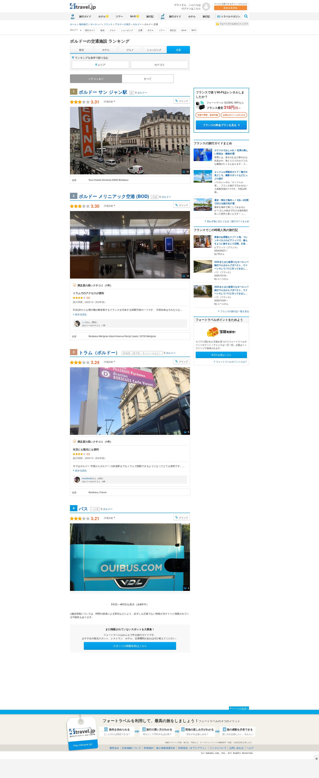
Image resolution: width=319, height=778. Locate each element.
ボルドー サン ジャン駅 (103, 92)
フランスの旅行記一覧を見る (234, 311)
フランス (108, 24)
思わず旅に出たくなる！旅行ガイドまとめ (228, 221)
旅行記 (150, 16)
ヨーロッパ (96, 24)
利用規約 (148, 748)
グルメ (113, 30)
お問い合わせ (236, 748)
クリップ (183, 100)
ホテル (102, 16)
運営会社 (114, 748)
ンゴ (84, 322)
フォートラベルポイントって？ (234, 23)
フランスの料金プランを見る (220, 125)
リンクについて (218, 748)
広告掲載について (131, 748)
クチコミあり (96, 78)
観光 (102, 30)
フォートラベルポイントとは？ (231, 361)
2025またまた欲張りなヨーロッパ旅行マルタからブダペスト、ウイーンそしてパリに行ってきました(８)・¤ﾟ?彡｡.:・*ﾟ (231, 291)
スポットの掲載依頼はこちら (130, 646)
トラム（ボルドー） (99, 352)
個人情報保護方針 (165, 748)
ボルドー (137, 24)
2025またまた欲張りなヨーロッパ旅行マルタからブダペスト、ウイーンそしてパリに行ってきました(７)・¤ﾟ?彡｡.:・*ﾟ (231, 266)
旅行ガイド (85, 16)
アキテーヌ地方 (123, 24)
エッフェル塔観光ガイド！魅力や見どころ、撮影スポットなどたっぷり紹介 (231, 175)
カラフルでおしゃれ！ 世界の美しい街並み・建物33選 (231, 152)
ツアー (119, 16)
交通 (140, 30)
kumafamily (87, 478)
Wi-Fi (133, 16)
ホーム (73, 24)
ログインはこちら (191, 8)
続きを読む (81, 314)
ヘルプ (250, 748)
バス (83, 508)
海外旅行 (83, 24)
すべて (148, 78)
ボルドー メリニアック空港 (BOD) (114, 196)
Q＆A (183, 30)
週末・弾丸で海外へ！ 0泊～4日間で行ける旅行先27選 (231, 201)
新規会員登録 (230, 7)
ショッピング (127, 30)
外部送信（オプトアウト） (192, 748)
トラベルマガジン (230, 16)
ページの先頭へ (240, 708)
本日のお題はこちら (221, 354)
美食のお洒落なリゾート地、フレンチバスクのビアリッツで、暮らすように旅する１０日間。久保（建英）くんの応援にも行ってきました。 (231, 243)
